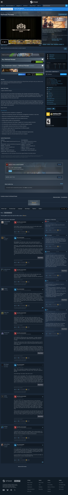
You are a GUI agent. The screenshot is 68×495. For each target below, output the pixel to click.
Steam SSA (29, 484)
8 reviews (5, 239)
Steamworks (29, 486)
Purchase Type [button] (12, 208)
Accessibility (50, 484)
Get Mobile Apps (62, 484)
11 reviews (6, 397)
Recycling (40, 489)
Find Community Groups (51, 104)
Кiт (4, 237)
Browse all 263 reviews (22, 466)
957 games (6, 445)
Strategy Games (8, 12)
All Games (2, 12)
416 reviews (6, 366)
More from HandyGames (16, 164)
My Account (61, 489)
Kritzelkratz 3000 (55, 39)
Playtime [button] (34, 208)
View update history (50, 98)
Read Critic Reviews (56, 115)
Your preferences (64, 197)
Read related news (50, 100)
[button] (3, 5)
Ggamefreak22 (7, 221)
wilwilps (6, 426)
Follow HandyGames (15, 167)
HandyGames (53, 83)
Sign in (2, 48)
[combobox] (54, 6)
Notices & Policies (51, 486)
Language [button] (20, 208)
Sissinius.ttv (6, 332)
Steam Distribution (30, 489)
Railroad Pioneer (60, 83)
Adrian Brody (7, 444)
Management (56, 44)
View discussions (50, 102)
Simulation (44, 44)
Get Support (61, 486)
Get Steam (61, 482)
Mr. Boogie (6, 364)
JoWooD (60, 39)
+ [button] (63, 44)
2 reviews (5, 270)
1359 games (6, 238)
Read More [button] (40, 257)
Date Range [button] (27, 208)
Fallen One (6, 312)
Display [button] (40, 208)
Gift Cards (29, 491)
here (26, 187)
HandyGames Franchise (16, 12)
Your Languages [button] (7, 212)
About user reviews (56, 197)
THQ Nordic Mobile (55, 40)
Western (60, 44)
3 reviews (5, 313)
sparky (5, 395)
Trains (52, 44)
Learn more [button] (63, 74)
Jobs (40, 484)
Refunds (49, 491)
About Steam (29, 482)
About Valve (41, 482)
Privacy (49, 482)
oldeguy (5, 288)
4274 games (6, 365)
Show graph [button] (63, 208)
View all (61, 183)
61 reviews (6, 224)
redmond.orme (7, 269)
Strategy (48, 44)
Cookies (49, 489)
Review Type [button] (3, 208)
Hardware (40, 486)
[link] (30, 74)
